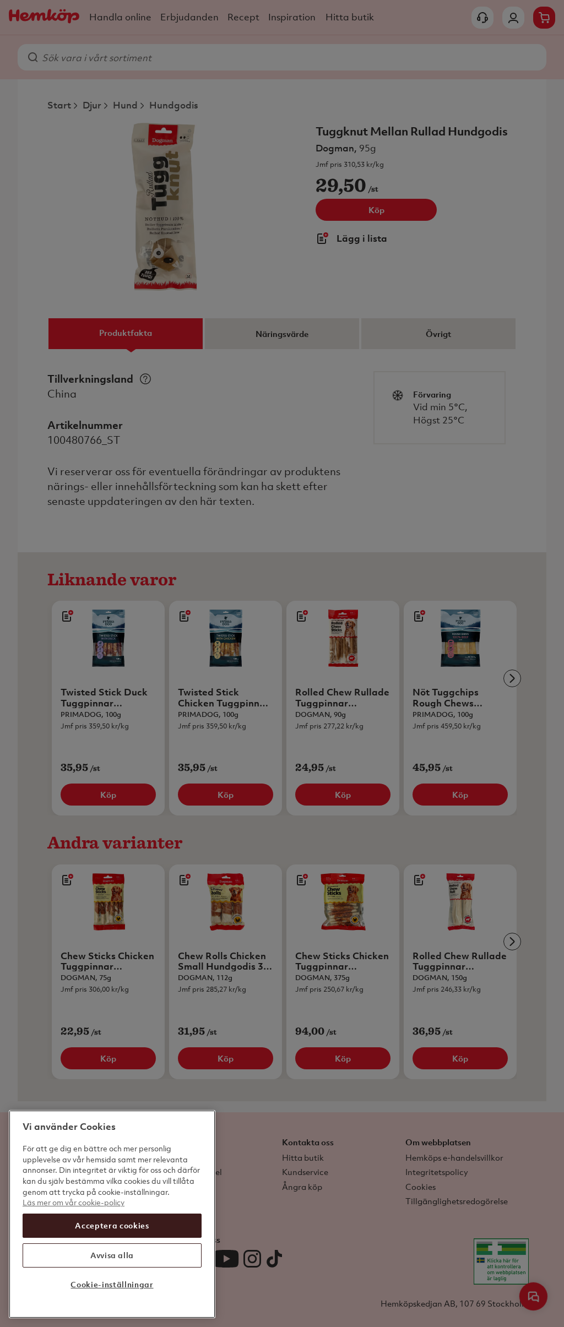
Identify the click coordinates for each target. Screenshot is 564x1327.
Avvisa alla (112, 1255)
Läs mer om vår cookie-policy (73, 1202)
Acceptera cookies (112, 1225)
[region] (112, 1214)
